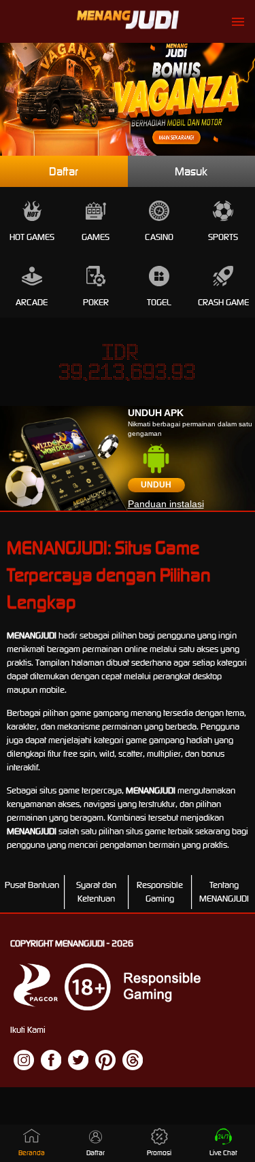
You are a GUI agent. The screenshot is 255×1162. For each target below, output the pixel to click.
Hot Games (32, 237)
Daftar (63, 171)
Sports (223, 237)
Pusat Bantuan (32, 885)
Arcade (32, 302)
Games (95, 237)
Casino (159, 237)
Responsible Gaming (160, 891)
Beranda (31, 1152)
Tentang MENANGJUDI (224, 891)
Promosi (159, 1152)
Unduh (156, 485)
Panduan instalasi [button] (166, 503)
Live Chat (223, 1152)
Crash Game (223, 302)
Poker (96, 302)
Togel (159, 302)
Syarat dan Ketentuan (96, 891)
